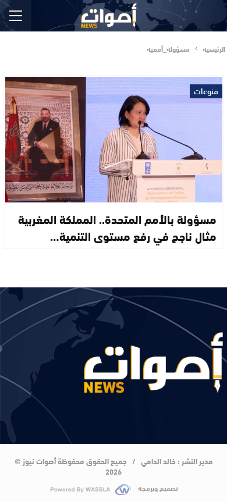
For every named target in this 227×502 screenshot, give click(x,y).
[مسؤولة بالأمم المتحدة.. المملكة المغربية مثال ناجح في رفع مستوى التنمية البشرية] (113, 139)
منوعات (206, 91)
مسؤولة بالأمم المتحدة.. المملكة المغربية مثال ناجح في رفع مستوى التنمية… (117, 227)
